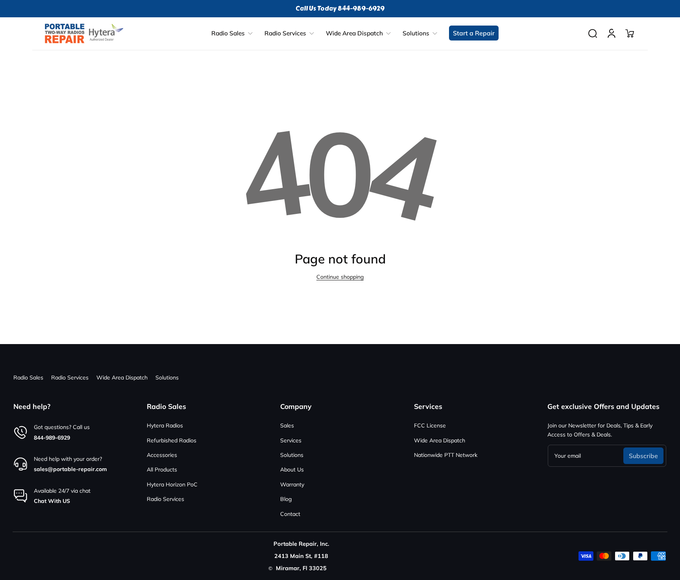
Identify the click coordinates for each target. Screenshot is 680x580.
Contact (290, 513)
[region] (340, 8)
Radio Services (70, 377)
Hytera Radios (165, 425)
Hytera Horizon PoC (172, 484)
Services (290, 440)
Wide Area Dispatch (122, 377)
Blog (286, 499)
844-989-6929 (52, 437)
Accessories (162, 454)
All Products (162, 469)
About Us (292, 469)
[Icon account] (611, 33)
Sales (287, 425)
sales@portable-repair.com (70, 469)
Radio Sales (28, 377)
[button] (592, 33)
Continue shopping (340, 276)
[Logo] (84, 33)
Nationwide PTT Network (445, 454)
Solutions (167, 377)
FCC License (430, 425)
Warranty (292, 484)
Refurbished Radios (171, 440)
